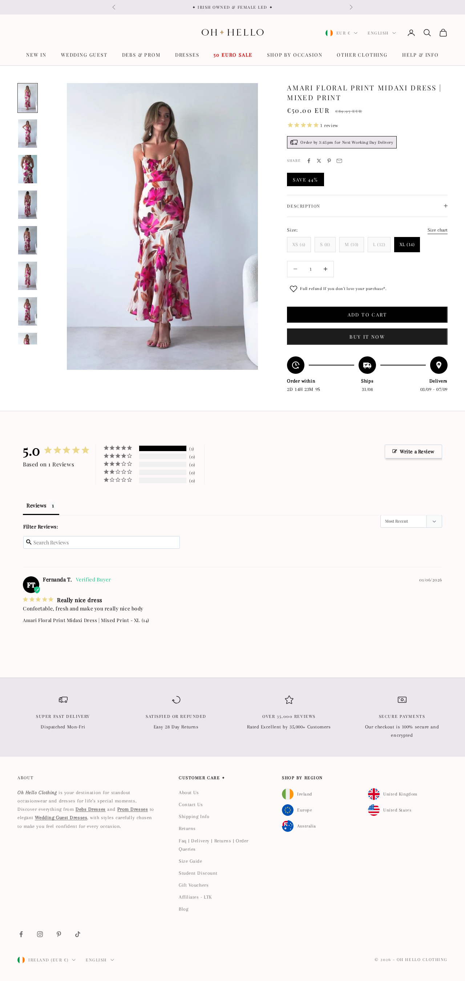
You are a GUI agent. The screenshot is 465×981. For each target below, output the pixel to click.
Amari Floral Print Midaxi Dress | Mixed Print (76, 620)
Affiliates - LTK (195, 897)
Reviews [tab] (36, 505)
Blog (183, 909)
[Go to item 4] (27, 205)
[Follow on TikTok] (77, 934)
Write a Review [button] (417, 451)
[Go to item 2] (27, 133)
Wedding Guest (84, 55)
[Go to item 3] (27, 169)
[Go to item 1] (27, 98)
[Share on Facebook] (309, 161)
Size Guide (190, 861)
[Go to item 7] (27, 311)
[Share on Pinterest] (329, 161)
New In (36, 55)
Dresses (187, 55)
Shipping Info (194, 816)
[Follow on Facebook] (21, 934)
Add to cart (367, 314)
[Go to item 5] (27, 240)
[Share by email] (339, 161)
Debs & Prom (141, 55)
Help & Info (420, 55)
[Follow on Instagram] (40, 934)
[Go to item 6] (27, 276)
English (378, 33)
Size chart (438, 230)
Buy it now (367, 337)
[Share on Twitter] (319, 161)
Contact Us (191, 804)
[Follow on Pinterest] (58, 934)
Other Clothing (362, 55)
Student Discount (198, 873)
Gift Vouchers (194, 885)
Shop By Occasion (294, 55)
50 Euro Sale (233, 55)
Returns (187, 828)
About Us (189, 792)
